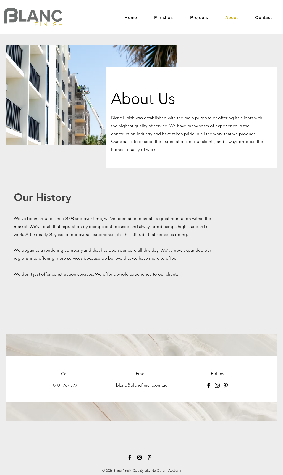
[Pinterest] (225, 385)
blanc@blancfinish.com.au (141, 385)
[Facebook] (208, 385)
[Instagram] (217, 385)
